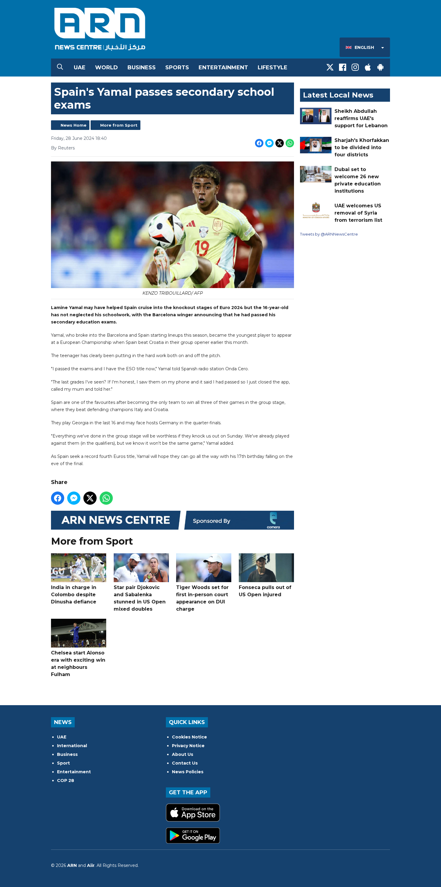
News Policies (187, 771)
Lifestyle (272, 67)
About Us (182, 754)
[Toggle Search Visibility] (60, 68)
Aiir (90, 865)
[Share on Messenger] (269, 143)
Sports (177, 67)
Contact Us (185, 763)
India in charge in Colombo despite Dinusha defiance (73, 595)
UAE (80, 67)
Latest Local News (338, 95)
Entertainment (223, 67)
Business (142, 67)
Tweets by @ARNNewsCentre (329, 234)
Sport (63, 763)
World (106, 67)
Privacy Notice (188, 745)
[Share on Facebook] (259, 143)
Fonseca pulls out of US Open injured (265, 591)
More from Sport (118, 125)
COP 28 (65, 780)
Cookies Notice (189, 737)
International (72, 745)
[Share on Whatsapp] (290, 143)
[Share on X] (279, 143)
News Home (73, 125)
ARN (72, 865)
